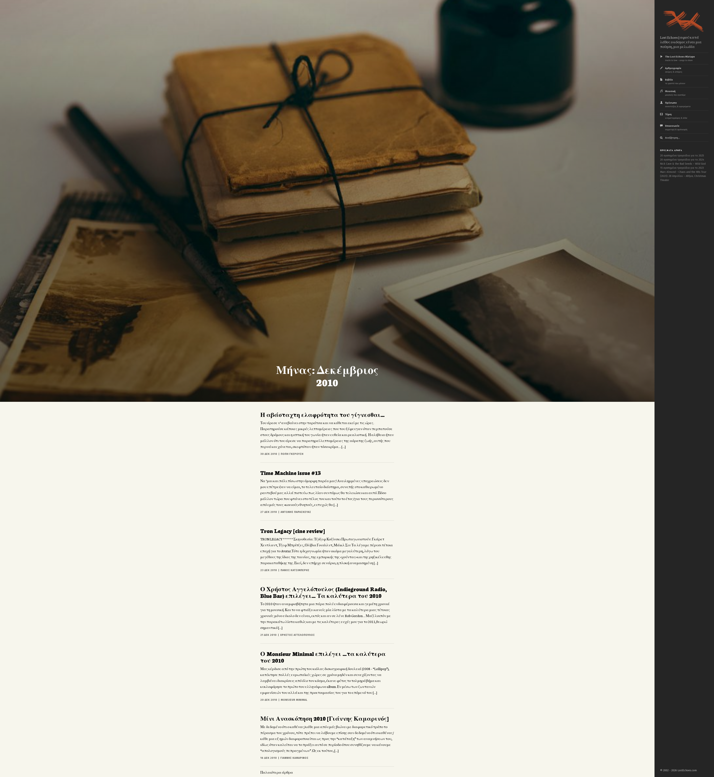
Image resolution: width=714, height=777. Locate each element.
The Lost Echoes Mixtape (680, 58)
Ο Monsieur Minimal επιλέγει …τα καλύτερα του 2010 (323, 657)
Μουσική (675, 93)
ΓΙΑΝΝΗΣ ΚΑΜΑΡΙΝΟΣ (294, 758)
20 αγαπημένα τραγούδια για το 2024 (682, 159)
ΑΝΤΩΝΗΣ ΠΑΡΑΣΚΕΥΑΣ (296, 512)
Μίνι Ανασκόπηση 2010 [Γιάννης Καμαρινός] (324, 718)
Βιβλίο (675, 81)
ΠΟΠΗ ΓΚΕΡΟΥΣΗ (292, 454)
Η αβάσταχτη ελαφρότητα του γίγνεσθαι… (322, 414)
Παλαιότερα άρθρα (276, 772)
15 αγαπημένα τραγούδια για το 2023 (682, 167)
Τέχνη (676, 116)
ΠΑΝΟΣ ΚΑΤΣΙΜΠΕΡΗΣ (295, 570)
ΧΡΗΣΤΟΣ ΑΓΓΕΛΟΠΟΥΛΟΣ (297, 635)
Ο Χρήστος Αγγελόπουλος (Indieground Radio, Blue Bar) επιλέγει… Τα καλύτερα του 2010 (323, 592)
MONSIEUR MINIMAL (294, 699)
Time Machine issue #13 (290, 472)
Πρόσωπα (678, 104)
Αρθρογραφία (673, 70)
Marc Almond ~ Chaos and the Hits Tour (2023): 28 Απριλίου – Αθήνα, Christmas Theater (683, 176)
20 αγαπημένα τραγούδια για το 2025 (682, 155)
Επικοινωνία (676, 127)
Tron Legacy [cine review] (292, 530)
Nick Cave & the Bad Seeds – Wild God (683, 163)
